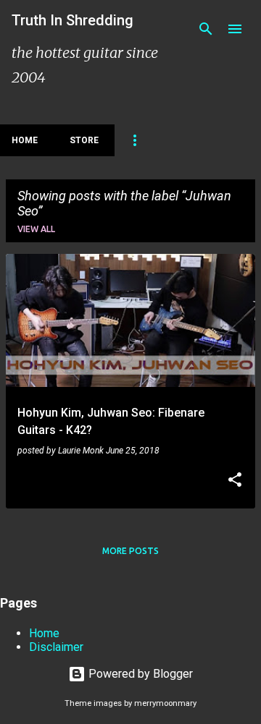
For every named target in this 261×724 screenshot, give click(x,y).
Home (25, 140)
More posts (130, 550)
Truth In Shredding (72, 20)
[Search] (206, 29)
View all (36, 229)
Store (84, 140)
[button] (235, 481)
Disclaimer (56, 647)
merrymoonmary (165, 703)
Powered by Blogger (139, 674)
